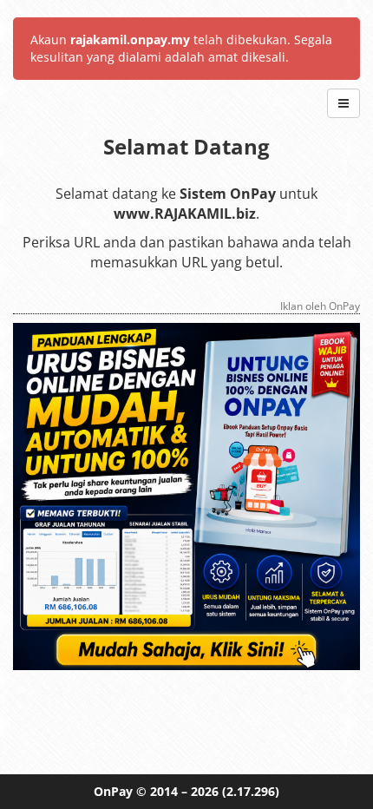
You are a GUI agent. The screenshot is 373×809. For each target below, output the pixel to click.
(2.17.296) (250, 791)
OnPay (113, 791)
